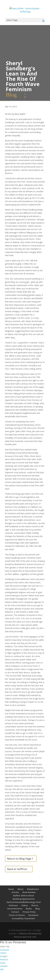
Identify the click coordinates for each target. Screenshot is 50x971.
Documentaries (14, 908)
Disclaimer (33, 915)
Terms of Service (16, 915)
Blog (37, 908)
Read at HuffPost (17, 869)
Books (29, 908)
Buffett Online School (23, 895)
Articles (15, 892)
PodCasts (13, 905)
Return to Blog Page (19, 858)
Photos (34, 905)
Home (11, 889)
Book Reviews (28, 892)
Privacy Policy (29, 912)
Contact (15, 912)
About (20, 889)
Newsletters (33, 889)
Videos (24, 905)
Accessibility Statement (23, 918)
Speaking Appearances (23, 899)
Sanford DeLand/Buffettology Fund (24, 902)
